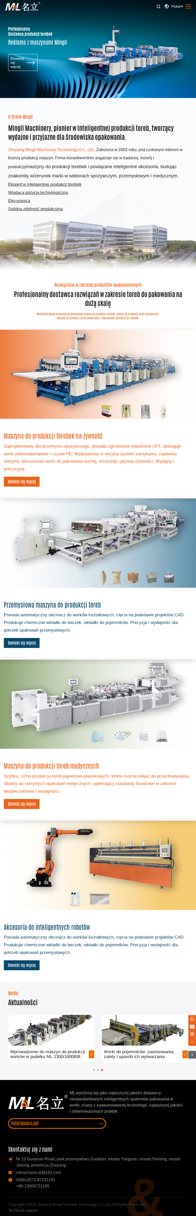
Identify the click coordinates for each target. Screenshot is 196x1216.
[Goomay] (48, 1210)
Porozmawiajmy (57, 1123)
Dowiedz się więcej (22, 482)
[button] (94, 1070)
